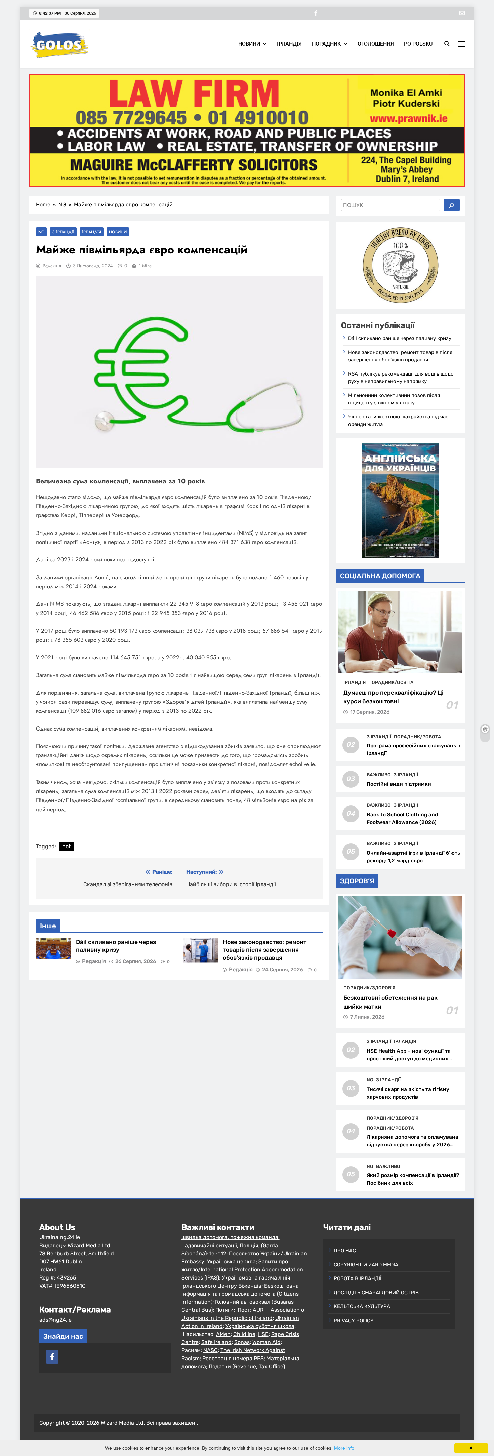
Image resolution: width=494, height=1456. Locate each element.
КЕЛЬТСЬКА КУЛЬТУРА (362, 1306)
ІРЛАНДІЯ (289, 44)
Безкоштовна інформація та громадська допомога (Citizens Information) (240, 1294)
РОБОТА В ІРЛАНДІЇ (357, 1278)
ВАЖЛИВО (379, 774)
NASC (210, 1350)
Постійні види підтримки (399, 784)
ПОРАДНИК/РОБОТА (417, 736)
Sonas (242, 1342)
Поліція (249, 1245)
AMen (223, 1334)
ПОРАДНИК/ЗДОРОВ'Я (369, 987)
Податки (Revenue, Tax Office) (247, 1366)
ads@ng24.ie (55, 1319)
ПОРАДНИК (326, 44)
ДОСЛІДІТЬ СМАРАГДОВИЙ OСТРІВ (376, 1293)
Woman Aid (266, 1342)
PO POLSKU (418, 44)
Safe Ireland (216, 1342)
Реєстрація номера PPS (233, 1358)
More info (344, 1448)
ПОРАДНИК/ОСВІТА (391, 682)
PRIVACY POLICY (354, 1320)
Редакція (52, 265)
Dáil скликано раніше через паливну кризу (399, 338)
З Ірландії (63, 232)
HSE (263, 1334)
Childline (244, 1334)
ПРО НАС (345, 1251)
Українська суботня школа (259, 1326)
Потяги (224, 1310)
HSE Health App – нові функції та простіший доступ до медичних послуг (409, 1058)
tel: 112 (217, 1253)
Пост (244, 1310)
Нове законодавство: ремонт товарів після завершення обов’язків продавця (264, 950)
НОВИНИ (249, 44)
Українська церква (231, 1261)
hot (66, 846)
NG (41, 232)
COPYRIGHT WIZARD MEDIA (366, 1265)
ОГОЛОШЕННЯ (376, 44)
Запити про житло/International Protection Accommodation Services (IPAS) (242, 1269)
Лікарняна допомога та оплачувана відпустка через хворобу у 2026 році (412, 1144)
